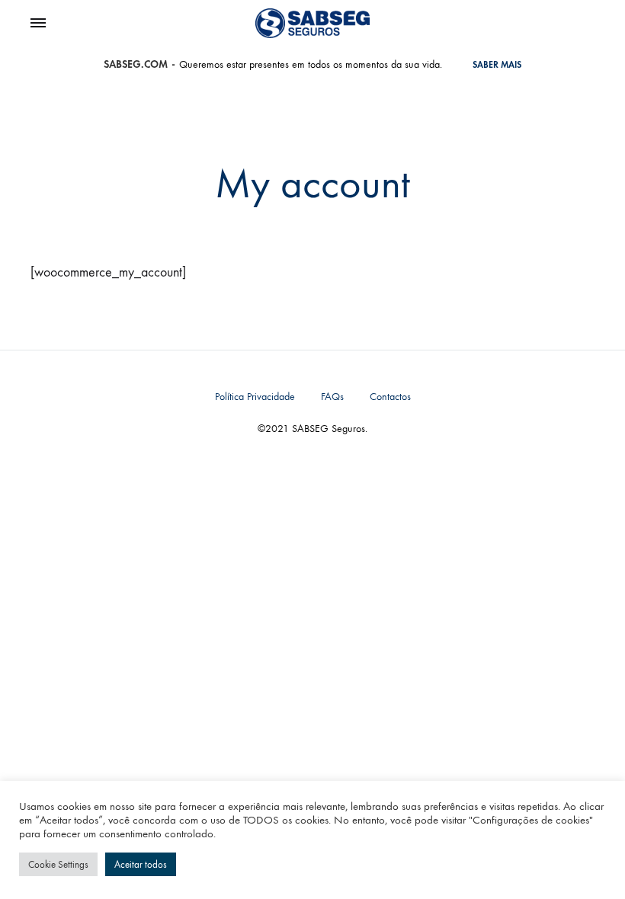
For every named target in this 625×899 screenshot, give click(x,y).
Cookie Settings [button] (58, 864)
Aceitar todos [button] (140, 864)
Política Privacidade (255, 396)
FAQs (332, 396)
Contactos (390, 396)
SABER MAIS (497, 64)
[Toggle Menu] (38, 23)
